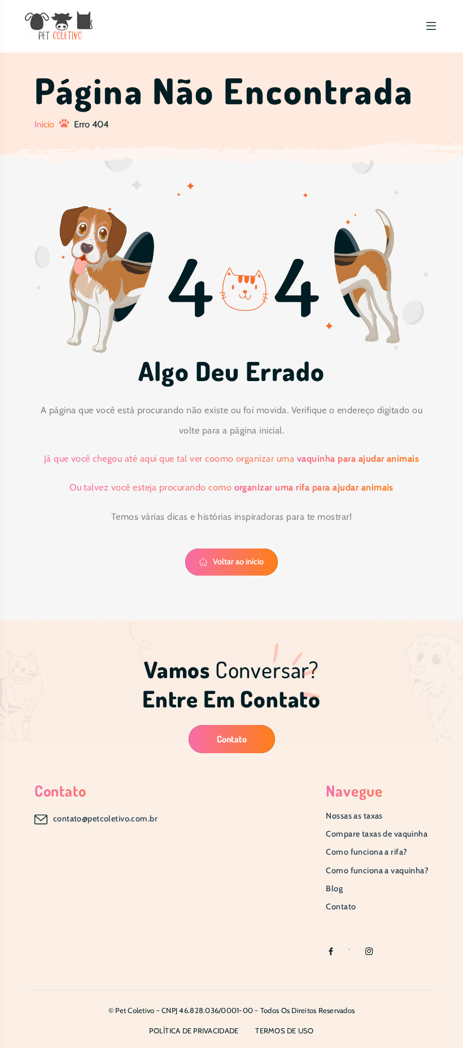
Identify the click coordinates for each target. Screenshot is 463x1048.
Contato (232, 739)
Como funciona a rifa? (366, 852)
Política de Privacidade (193, 1030)
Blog (334, 888)
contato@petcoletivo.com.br (105, 818)
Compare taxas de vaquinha (376, 834)
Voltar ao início (238, 561)
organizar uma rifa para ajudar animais (314, 487)
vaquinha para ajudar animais (358, 458)
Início (44, 124)
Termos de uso (284, 1030)
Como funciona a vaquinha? (377, 870)
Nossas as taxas (354, 816)
